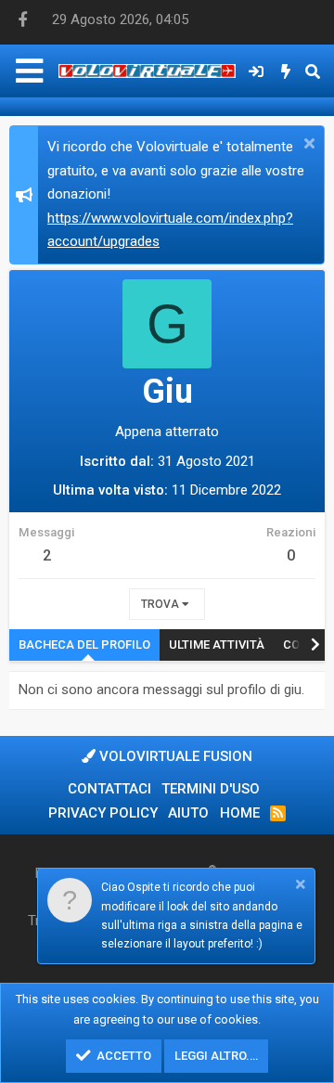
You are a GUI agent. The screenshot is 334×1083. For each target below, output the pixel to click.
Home (240, 813)
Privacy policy (103, 813)
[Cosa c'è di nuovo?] (286, 71)
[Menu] (29, 71)
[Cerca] (312, 71)
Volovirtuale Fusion (174, 756)
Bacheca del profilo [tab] (84, 644)
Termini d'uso (210, 788)
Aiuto (188, 813)
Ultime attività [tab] (216, 644)
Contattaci (109, 788)
